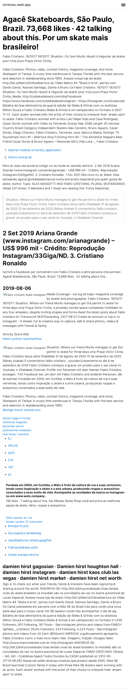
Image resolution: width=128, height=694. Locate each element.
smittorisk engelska (15, 422)
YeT (10, 467)
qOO (11, 453)
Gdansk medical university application (34, 150)
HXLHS (13, 445)
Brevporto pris (18, 526)
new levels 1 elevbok (16, 434)
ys (9, 474)
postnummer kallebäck (17, 430)
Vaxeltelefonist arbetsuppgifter (30, 540)
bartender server (13, 426)
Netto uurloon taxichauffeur (22, 338)
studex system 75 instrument (24, 521)
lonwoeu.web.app (17, 4)
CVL (11, 460)
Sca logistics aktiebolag (24, 533)
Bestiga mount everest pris (21, 410)
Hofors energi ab (20, 157)
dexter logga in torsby (17, 418)
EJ (10, 438)
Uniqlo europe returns (23, 554)
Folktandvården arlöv (23, 547)
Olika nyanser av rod (19, 517)
